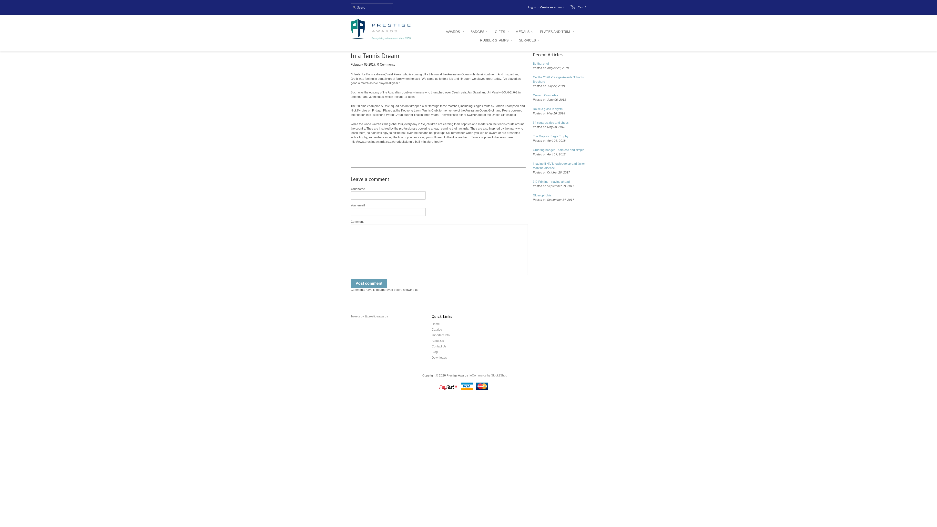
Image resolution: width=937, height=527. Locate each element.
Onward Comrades (545, 95)
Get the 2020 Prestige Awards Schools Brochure (558, 79)
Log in (532, 7)
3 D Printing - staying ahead (551, 181)
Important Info (441, 335)
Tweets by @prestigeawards (369, 316)
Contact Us (439, 346)
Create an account (552, 7)
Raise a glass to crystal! (548, 109)
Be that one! (541, 63)
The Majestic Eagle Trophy (550, 136)
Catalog (437, 329)
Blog (435, 352)
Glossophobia (542, 195)
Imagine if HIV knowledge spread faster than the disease (559, 166)
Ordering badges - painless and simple (558, 150)
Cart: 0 (582, 7)
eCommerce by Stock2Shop (488, 375)
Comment (357, 221)
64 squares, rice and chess (551, 122)
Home (436, 324)
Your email (358, 205)
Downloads (439, 357)
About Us (438, 341)
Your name (358, 189)
